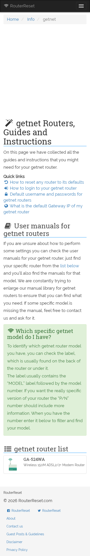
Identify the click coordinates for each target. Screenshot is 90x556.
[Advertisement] (45, 74)
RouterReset (22, 5)
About (10, 518)
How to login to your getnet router (43, 188)
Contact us (14, 526)
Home (13, 19)
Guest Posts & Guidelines (25, 534)
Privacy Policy (17, 550)
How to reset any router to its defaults (46, 182)
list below (69, 265)
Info (31, 19)
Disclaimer (14, 542)
